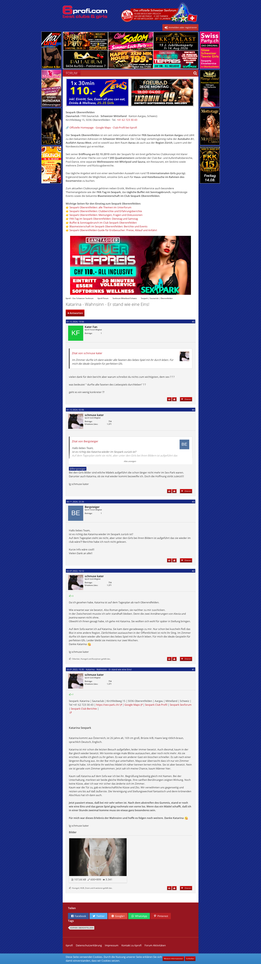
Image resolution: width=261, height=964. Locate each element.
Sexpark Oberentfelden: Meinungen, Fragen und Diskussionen (105, 215)
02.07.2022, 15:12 (75, 570)
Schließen (190, 958)
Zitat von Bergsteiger (85, 441)
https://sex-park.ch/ (107, 704)
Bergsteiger (79, 468)
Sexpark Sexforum (181, 704)
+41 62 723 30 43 (127, 120)
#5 (193, 321)
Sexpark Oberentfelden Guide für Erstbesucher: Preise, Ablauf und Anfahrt (113, 230)
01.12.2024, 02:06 (75, 409)
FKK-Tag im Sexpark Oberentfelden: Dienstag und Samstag (103, 218)
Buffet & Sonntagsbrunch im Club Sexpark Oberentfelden (103, 222)
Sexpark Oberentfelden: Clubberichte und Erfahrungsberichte (105, 211)
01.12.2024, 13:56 (75, 321)
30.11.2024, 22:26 (75, 501)
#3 (193, 501)
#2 (193, 570)
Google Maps (103, 127)
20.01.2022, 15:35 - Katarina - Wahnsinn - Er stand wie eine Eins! (99, 669)
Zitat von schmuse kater (87, 353)
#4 (193, 409)
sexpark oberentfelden (81, 928)
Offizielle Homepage (81, 127)
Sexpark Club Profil (156, 704)
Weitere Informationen (173, 958)
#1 (193, 669)
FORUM (71, 73)
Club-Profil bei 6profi (125, 127)
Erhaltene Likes (91, 424)
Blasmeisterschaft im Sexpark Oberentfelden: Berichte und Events (108, 226)
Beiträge (88, 333)
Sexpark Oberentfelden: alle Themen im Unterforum (100, 207)
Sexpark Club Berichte (84, 708)
